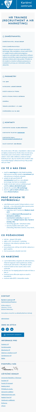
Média (3, 358)
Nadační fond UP (6, 397)
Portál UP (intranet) (7, 383)
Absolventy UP (5, 350)
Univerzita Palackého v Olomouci (11, 378)
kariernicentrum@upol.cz (8, 302)
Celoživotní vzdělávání (8, 400)
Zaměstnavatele (6, 347)
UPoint (3, 406)
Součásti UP (4, 380)
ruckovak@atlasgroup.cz (12, 139)
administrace (5, 318)
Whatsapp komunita (14, 334)
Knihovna (4, 403)
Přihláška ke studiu (7, 389)
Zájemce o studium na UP (9, 353)
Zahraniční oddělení (7, 392)
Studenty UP (5, 344)
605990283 (21, 132)
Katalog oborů (5, 386)
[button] (2, 4)
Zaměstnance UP (6, 355)
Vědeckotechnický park (8, 394)
